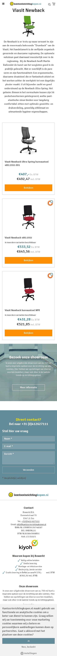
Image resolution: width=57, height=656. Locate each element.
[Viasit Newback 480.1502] (28, 216)
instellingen (30, 653)
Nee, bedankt (29, 646)
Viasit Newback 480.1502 (18, 237)
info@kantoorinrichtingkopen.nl (31, 524)
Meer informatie (28, 387)
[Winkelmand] (53, 3)
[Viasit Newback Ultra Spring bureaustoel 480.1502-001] (28, 140)
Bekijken (28, 187)
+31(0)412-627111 (31, 521)
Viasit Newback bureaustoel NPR (22, 310)
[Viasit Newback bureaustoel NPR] (28, 289)
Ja (28, 641)
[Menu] (3, 3)
